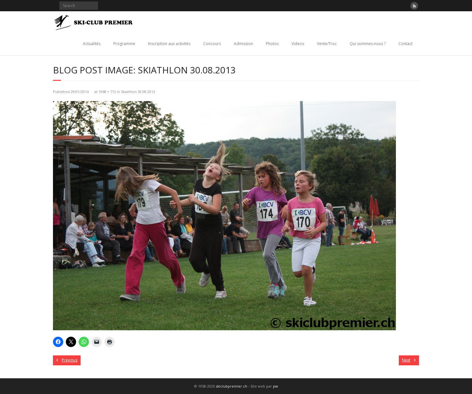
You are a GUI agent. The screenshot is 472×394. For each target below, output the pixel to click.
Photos (272, 43)
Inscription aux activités (169, 43)
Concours (212, 43)
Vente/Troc (327, 43)
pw (275, 386)
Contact (405, 43)
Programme (124, 43)
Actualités (92, 43)
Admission (243, 43)
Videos (298, 43)
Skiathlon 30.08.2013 (138, 91)
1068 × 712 (107, 91)
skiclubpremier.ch (231, 386)
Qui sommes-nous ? (368, 43)
